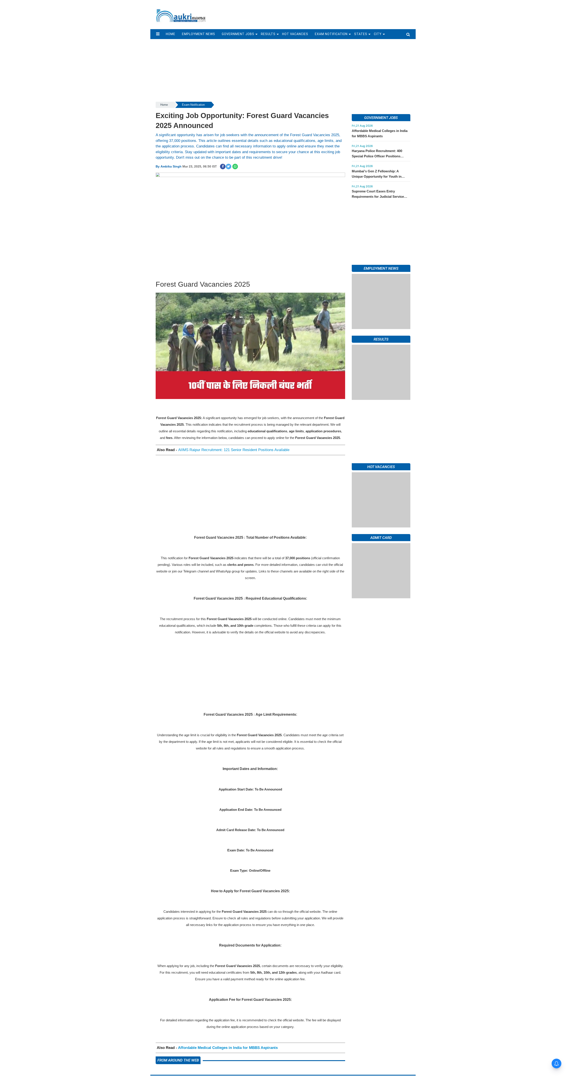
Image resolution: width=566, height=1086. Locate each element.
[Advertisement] (313, 13)
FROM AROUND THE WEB (178, 1060)
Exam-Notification (193, 104)
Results (268, 34)
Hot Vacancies (295, 34)
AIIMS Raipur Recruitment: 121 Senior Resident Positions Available (233, 450)
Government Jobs (238, 34)
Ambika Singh (171, 166)
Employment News (198, 34)
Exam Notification (331, 34)
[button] (157, 34)
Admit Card (381, 665)
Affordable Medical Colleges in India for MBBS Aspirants (228, 1048)
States (360, 34)
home (170, 34)
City (378, 34)
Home (164, 104)
